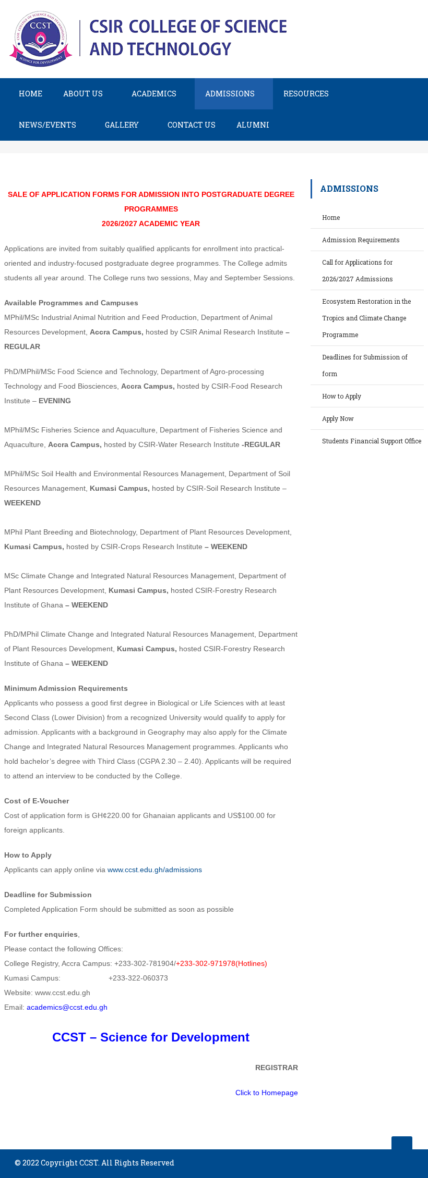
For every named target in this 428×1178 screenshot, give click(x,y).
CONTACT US (192, 125)
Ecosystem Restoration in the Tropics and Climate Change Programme (366, 318)
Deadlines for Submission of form (365, 365)
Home (331, 217)
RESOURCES (306, 93)
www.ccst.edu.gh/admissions (155, 869)
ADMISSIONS (230, 93)
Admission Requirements (361, 239)
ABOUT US (83, 93)
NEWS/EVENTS (47, 125)
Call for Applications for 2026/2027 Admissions (357, 270)
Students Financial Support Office (371, 441)
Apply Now (338, 418)
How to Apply (341, 396)
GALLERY (122, 125)
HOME (30, 93)
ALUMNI (252, 125)
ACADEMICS (154, 93)
